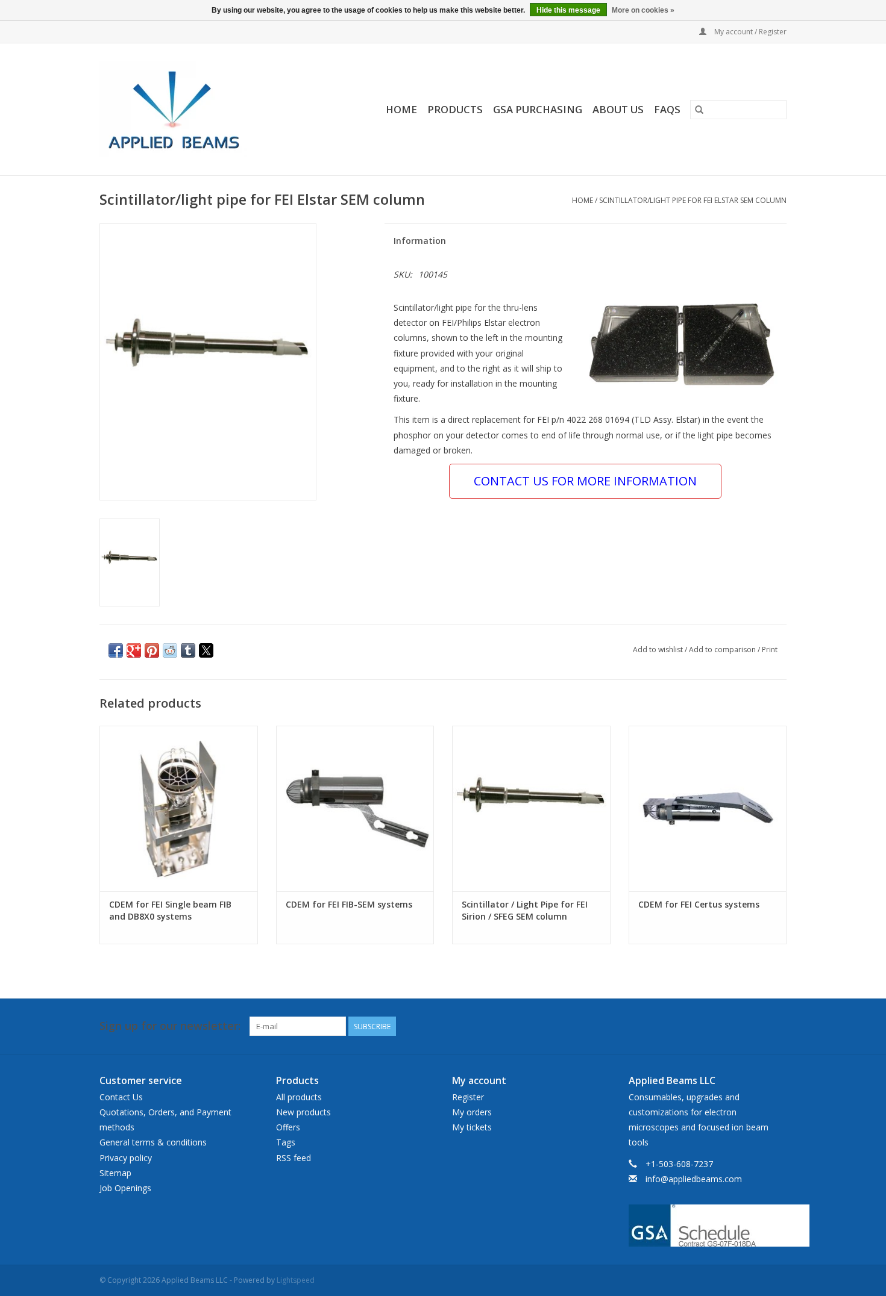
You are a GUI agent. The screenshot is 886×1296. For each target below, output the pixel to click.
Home (401, 109)
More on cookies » (643, 10)
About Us (618, 109)
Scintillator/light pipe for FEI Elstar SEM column (693, 200)
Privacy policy (125, 1158)
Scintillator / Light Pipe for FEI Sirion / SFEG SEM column (525, 910)
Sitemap (115, 1173)
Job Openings (125, 1188)
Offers (288, 1127)
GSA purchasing (537, 109)
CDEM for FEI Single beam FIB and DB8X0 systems (170, 910)
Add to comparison (723, 649)
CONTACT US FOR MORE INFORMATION (585, 481)
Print (770, 649)
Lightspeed (296, 1280)
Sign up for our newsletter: (169, 1026)
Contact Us (121, 1097)
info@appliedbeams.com (694, 1179)
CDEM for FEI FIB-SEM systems (349, 904)
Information (420, 240)
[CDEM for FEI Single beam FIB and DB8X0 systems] (178, 808)
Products (455, 109)
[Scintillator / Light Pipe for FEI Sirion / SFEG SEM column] (531, 808)
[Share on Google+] (134, 650)
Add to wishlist (659, 649)
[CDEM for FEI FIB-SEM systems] (355, 808)
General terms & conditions (153, 1142)
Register (468, 1097)
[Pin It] (152, 650)
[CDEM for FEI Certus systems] (708, 808)
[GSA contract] (708, 1225)
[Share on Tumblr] (188, 650)
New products (303, 1112)
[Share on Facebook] (115, 650)
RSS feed (293, 1158)
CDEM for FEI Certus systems (698, 904)
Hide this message (568, 10)
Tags (285, 1142)
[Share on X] (206, 650)
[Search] (699, 109)
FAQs (667, 109)
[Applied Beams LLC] (191, 109)
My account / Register (749, 31)
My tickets (472, 1127)
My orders (472, 1112)
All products (299, 1097)
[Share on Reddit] (170, 650)
